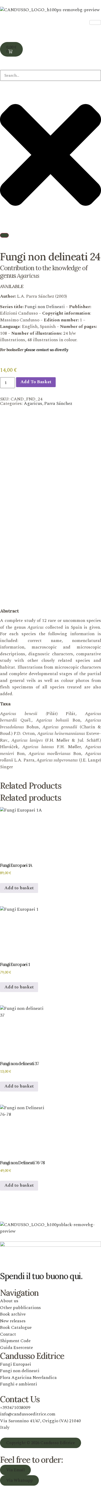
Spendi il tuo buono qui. (41, 1276)
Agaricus (33, 403)
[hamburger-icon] (95, 22)
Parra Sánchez (58, 403)
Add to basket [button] (19, 888)
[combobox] (50, 75)
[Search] (4, 235)
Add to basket (35, 382)
